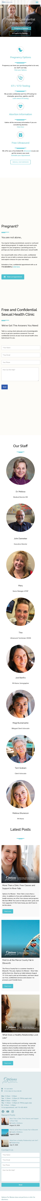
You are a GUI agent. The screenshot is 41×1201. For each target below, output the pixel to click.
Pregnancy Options (20, 57)
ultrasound (27, 151)
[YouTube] (7, 1111)
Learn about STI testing (20, 98)
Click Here (20, 127)
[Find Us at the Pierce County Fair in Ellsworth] (20, 939)
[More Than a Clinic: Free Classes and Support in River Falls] (20, 864)
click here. (16, 267)
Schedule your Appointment (20, 155)
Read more (7, 911)
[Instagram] (12, 1111)
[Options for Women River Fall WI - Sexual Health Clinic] (7, 2)
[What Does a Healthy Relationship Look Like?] (20, 1013)
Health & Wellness (17, 1123)
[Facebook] (2, 1111)
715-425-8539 (8, 1088)
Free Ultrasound (20, 142)
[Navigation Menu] (37, 2)
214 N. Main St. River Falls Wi (12, 1091)
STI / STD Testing (20, 85)
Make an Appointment (14, 277)
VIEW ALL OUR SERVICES (20, 162)
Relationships (15, 1142)
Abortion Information (20, 114)
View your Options (20, 70)
